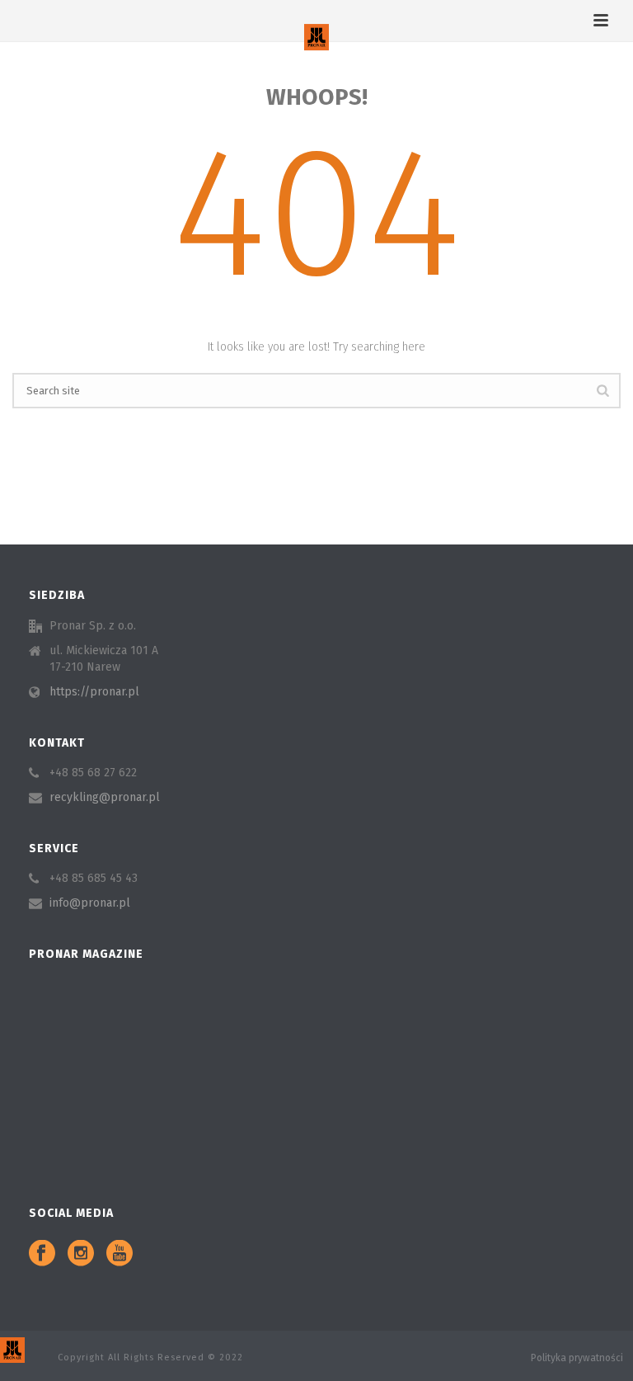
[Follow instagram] (81, 1254)
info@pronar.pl (89, 903)
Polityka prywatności (577, 1358)
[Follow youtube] (119, 1254)
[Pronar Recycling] (316, 37)
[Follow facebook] (42, 1254)
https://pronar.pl (94, 692)
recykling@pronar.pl (104, 797)
